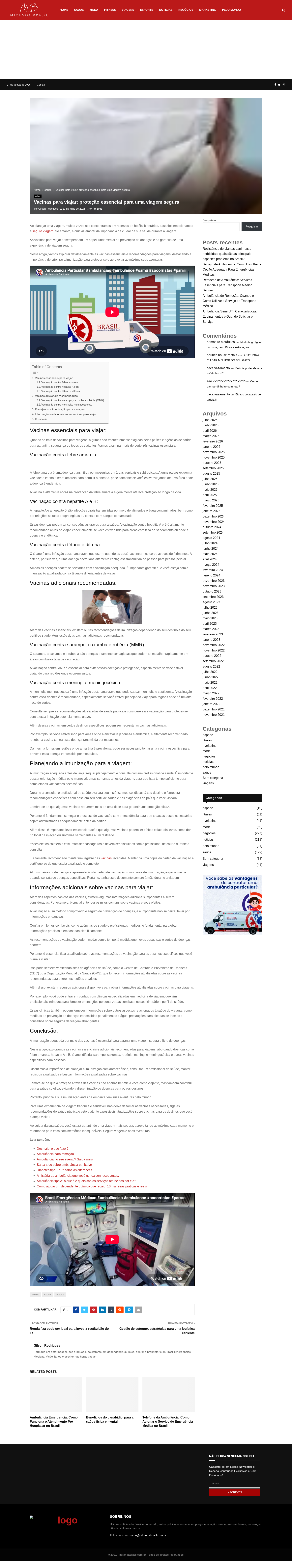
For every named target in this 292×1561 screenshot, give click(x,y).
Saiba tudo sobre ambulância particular (64, 1164)
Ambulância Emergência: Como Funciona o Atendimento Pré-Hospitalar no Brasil (54, 1421)
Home (64, 9)
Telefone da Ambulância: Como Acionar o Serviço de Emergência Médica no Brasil (167, 1421)
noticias (165, 9)
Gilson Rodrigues (48, 208)
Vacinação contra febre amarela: (59, 382)
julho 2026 (210, 420)
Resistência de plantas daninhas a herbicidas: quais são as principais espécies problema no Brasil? (227, 254)
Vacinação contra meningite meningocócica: (66, 404)
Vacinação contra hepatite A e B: (60, 386)
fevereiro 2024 (213, 570)
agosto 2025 (211, 473)
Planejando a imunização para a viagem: (60, 409)
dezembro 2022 (214, 645)
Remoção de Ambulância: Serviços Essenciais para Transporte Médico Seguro (227, 285)
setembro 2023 (213, 596)
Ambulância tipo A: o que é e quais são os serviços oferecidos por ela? (86, 1181)
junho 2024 (211, 548)
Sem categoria (213, 778)
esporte (146, 9)
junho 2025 (211, 484)
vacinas (106, 858)
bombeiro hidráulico (221, 342)
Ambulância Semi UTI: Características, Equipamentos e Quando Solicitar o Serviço (230, 316)
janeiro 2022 (211, 704)
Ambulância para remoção (55, 1154)
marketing (207, 9)
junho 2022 (211, 677)
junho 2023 (211, 613)
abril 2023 (210, 623)
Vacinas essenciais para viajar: (54, 378)
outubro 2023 (212, 591)
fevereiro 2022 (213, 698)
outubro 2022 (212, 655)
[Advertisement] (146, 49)
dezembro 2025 (214, 452)
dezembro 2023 (214, 580)
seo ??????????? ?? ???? (226, 381)
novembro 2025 (214, 457)
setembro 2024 (213, 532)
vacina (47, 1295)
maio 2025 (210, 489)
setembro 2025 (213, 468)
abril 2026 (210, 430)
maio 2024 (210, 554)
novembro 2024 (214, 521)
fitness (110, 9)
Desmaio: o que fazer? (53, 1148)
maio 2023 (210, 618)
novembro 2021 (214, 714)
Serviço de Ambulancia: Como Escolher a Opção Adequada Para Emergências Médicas (232, 269)
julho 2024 (210, 543)
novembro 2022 (214, 650)
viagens (128, 9)
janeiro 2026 (211, 446)
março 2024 (211, 564)
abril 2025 (210, 495)
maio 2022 (210, 682)
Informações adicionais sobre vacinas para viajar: (66, 414)
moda (94, 9)
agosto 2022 (211, 666)
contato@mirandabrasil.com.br (147, 1535)
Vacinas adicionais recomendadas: (56, 395)
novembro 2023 (214, 586)
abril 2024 (210, 559)
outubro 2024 (212, 527)
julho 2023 (210, 607)
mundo (35, 1295)
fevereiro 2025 (213, 505)
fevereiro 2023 (213, 634)
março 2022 (211, 693)
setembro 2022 (213, 661)
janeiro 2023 (211, 639)
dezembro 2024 (214, 516)
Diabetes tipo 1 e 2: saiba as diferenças (64, 1170)
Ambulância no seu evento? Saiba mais (65, 1159)
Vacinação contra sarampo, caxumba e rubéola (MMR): (73, 400)
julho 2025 (210, 479)
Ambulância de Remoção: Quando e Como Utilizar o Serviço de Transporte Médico (229, 301)
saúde (79, 9)
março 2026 (211, 436)
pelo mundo (231, 9)
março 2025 (211, 500)
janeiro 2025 (211, 511)
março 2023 (211, 629)
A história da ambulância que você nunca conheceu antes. (78, 1175)
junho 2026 (211, 425)
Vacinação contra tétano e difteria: (61, 391)
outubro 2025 (212, 462)
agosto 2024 (211, 538)
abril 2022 (210, 688)
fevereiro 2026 (213, 441)
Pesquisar (209, 220)
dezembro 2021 (214, 709)
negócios (185, 9)
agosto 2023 (211, 602)
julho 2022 (210, 672)
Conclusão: (42, 419)
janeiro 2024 (211, 575)
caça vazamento (218, 368)
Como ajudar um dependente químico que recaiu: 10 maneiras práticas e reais (92, 1186)
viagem (60, 1295)
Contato (41, 84)
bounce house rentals (222, 355)
